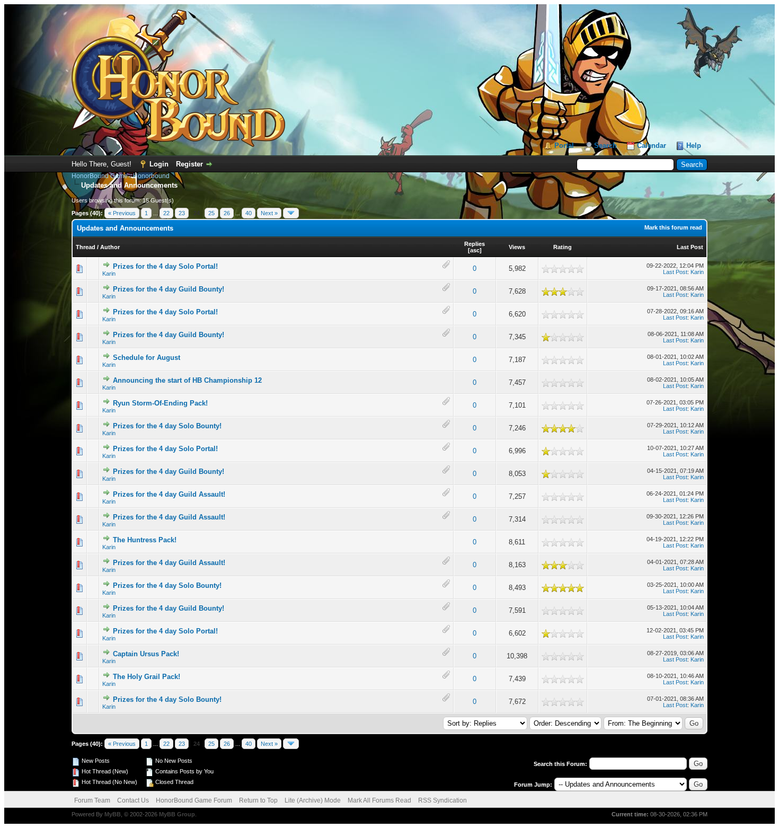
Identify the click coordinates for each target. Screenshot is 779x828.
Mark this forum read (673, 227)
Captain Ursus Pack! (146, 654)
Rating (562, 247)
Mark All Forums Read (379, 800)
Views (517, 247)
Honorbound (151, 176)
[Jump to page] (291, 213)
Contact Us (133, 800)
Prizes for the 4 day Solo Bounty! (167, 426)
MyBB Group (177, 814)
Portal (564, 145)
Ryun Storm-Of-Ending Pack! (160, 403)
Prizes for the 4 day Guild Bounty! (168, 289)
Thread (85, 247)
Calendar (651, 145)
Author (110, 247)
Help (693, 145)
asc (475, 250)
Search (605, 145)
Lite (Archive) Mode (313, 800)
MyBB (112, 814)
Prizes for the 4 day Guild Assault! (169, 494)
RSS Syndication (442, 800)
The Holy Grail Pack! (146, 677)
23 (182, 213)
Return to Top (258, 800)
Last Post (690, 247)
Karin (109, 273)
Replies (474, 244)
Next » (269, 213)
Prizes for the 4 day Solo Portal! (165, 266)
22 (166, 213)
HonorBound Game (100, 176)
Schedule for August (146, 358)
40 (248, 213)
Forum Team (92, 800)
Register (189, 164)
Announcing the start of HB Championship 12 (187, 380)
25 (211, 213)
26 (227, 213)
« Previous (122, 213)
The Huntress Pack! (144, 540)
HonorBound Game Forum (194, 800)
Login (159, 164)
